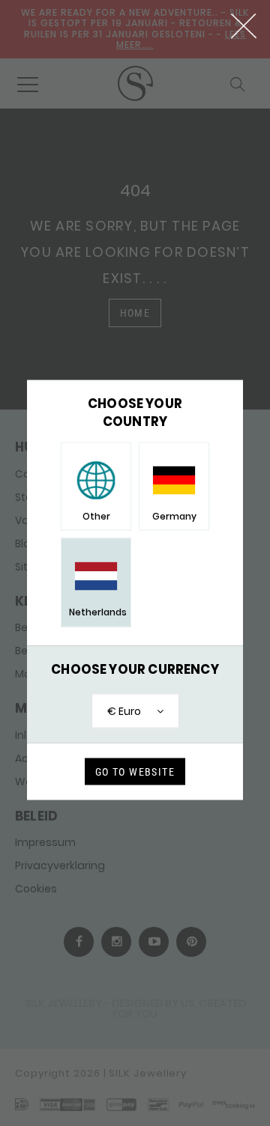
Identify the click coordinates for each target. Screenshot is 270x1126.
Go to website (135, 771)
